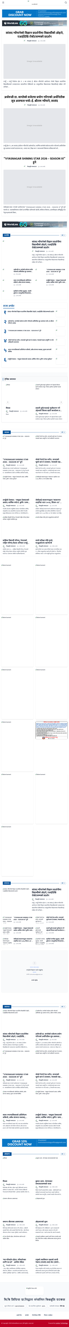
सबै (62, 235)
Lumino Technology (62, 1323)
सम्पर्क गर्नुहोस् (34, 980)
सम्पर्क (27, 1315)
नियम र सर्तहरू (48, 1315)
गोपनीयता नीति (36, 1315)
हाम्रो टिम (19, 1315)
